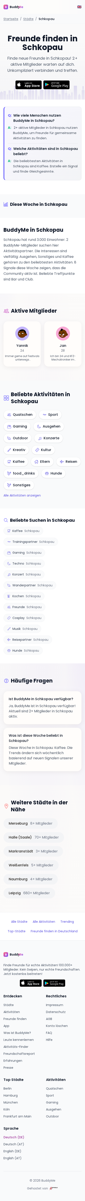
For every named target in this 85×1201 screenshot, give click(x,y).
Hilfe (49, 1040)
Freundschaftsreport (19, 1054)
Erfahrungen (12, 1060)
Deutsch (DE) (13, 1137)
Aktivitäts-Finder (15, 1047)
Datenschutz (56, 1012)
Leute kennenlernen (18, 1040)
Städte (28, 19)
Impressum (54, 1005)
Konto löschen (57, 1026)
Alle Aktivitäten (44, 921)
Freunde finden (15, 1019)
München (10, 1102)
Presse (8, 1067)
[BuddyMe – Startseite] (16, 6)
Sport (50, 1095)
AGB (49, 1019)
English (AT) (12, 1158)
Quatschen (54, 1088)
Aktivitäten (11, 1012)
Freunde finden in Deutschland (54, 931)
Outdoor (52, 1116)
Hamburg (10, 1095)
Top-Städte (17, 931)
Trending (67, 921)
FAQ (49, 1033)
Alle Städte (19, 921)
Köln (6, 1109)
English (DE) (12, 1151)
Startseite (10, 19)
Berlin (7, 1088)
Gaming (52, 1102)
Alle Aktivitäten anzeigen (22, 495)
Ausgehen (53, 1109)
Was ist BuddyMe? (17, 1033)
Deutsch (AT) (13, 1144)
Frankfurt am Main (17, 1116)
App (6, 1026)
